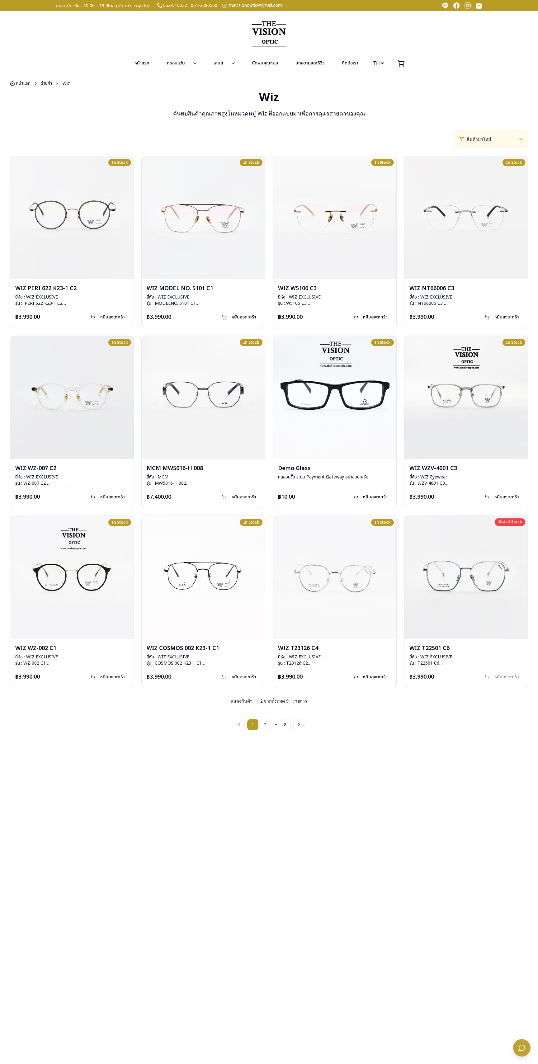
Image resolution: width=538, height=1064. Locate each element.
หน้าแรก (141, 63)
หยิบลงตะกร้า (112, 317)
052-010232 (175, 5)
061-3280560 (204, 5)
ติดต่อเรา (350, 63)
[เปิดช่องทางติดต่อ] (522, 1048)
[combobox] (495, 139)
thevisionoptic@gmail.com (255, 5)
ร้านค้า (46, 83)
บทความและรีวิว (309, 63)
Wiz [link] (66, 83)
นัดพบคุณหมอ (265, 63)
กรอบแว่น (176, 63)
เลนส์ (218, 63)
